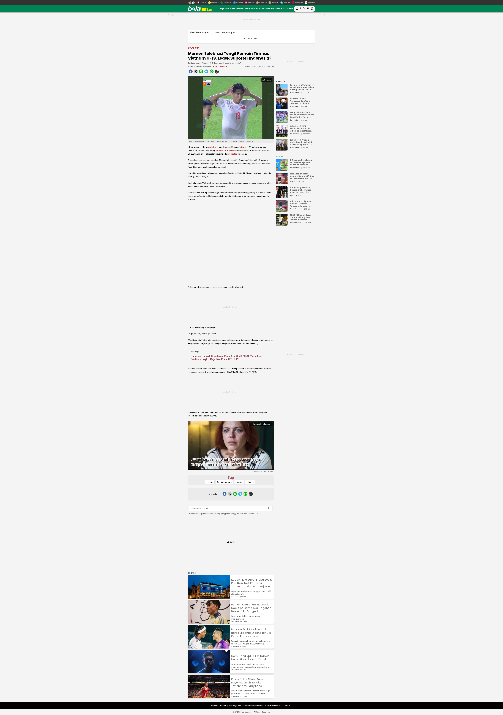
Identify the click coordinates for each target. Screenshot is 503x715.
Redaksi (214, 705)
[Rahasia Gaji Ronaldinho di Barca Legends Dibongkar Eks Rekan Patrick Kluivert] (209, 647)
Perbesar (267, 80)
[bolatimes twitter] (304, 9)
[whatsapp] (211, 72)
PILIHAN (279, 156)
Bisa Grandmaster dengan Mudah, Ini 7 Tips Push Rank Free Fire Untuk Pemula (302, 176)
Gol (284, 8)
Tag (231, 477)
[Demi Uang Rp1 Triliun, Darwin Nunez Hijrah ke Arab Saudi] (209, 672)
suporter (232, 153)
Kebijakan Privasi (272, 705)
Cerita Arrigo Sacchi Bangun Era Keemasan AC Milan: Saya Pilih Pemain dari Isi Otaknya (301, 189)
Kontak (223, 705)
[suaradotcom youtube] (308, 9)
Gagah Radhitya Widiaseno (199, 66)
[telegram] (206, 72)
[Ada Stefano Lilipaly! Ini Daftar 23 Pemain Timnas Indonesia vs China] (282, 210)
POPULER (280, 81)
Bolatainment (257, 8)
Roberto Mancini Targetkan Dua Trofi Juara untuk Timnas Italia (300, 101)
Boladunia (193, 48)
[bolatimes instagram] (312, 9)
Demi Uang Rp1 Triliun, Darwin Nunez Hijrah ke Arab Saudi (250, 657)
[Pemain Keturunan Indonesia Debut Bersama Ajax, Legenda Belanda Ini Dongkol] (209, 622)
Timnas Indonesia (224, 150)
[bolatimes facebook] (301, 9)
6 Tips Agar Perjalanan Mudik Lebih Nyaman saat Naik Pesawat (301, 162)
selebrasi (213, 147)
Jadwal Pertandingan (224, 32)
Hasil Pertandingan (199, 32)
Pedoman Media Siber (253, 705)
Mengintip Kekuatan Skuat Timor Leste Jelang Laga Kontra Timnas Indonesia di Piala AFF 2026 (302, 114)
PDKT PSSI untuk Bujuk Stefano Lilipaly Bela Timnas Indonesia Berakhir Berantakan (300, 217)
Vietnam (242, 147)
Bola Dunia (230, 8)
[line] (201, 72)
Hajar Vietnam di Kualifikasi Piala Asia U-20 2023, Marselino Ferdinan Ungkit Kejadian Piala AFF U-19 (226, 357)
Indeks (290, 8)
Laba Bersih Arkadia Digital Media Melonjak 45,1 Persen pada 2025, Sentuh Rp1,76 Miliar (301, 142)
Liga (222, 8)
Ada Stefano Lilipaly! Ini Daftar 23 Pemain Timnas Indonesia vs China (301, 203)
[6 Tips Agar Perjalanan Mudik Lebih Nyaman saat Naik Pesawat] (282, 169)
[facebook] (190, 72)
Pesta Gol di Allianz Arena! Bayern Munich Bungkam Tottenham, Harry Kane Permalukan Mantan (248, 682)
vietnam (239, 482)
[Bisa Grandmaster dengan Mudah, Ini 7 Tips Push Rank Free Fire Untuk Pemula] (282, 183)
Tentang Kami (235, 705)
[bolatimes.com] (200, 10)
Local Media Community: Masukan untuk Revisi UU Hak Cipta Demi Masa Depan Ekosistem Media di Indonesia (302, 87)
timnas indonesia (224, 482)
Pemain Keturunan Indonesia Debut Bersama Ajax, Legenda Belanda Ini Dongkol (251, 608)
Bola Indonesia (243, 8)
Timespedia (276, 8)
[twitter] (195, 72)
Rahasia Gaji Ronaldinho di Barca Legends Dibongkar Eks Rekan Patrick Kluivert (251, 633)
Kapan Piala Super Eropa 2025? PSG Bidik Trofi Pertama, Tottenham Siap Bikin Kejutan (251, 583)
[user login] (297, 9)
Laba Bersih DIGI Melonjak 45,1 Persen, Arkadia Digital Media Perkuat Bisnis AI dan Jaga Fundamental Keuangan (300, 128)
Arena (267, 8)
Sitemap (286, 705)
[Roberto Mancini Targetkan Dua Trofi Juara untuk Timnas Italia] (282, 108)
